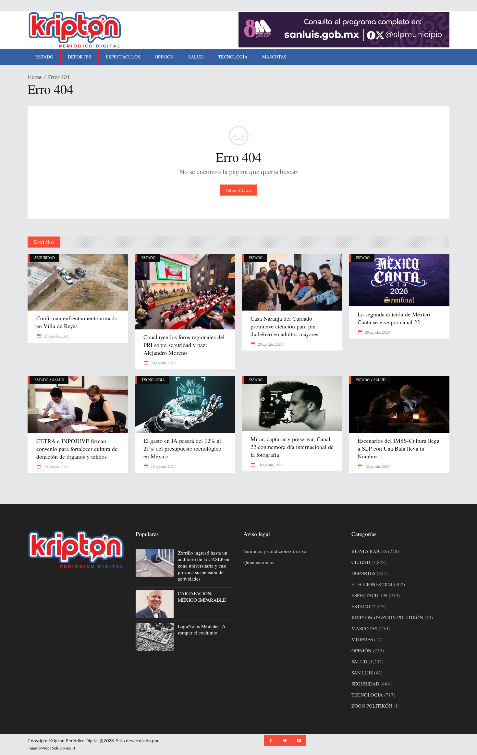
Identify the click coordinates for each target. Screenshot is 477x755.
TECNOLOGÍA (153, 379)
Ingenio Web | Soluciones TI (51, 748)
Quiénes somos (258, 562)
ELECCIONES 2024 (372, 584)
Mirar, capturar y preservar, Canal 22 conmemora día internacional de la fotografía (292, 446)
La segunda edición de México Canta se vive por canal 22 (394, 318)
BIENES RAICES (369, 551)
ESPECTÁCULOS (369, 595)
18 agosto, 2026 (163, 466)
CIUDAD (360, 562)
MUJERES (362, 639)
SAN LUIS (362, 672)
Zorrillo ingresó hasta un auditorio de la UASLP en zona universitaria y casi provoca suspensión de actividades (203, 565)
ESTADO (148, 257)
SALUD (58, 379)
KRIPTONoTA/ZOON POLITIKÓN (387, 617)
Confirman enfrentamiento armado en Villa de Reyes (76, 322)
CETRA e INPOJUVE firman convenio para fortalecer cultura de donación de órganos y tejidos (76, 448)
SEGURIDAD (44, 257)
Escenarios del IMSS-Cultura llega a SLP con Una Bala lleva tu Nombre (398, 448)
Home (35, 77)
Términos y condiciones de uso (274, 551)
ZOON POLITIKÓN (371, 705)
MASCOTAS (364, 628)
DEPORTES (363, 573)
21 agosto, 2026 (55, 336)
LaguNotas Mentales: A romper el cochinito (202, 629)
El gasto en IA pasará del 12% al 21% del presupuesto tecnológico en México (182, 448)
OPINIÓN (361, 650)
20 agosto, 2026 (163, 362)
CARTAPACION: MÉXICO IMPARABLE (202, 596)
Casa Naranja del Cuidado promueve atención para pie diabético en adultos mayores (284, 326)
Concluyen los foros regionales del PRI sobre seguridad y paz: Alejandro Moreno (184, 344)
